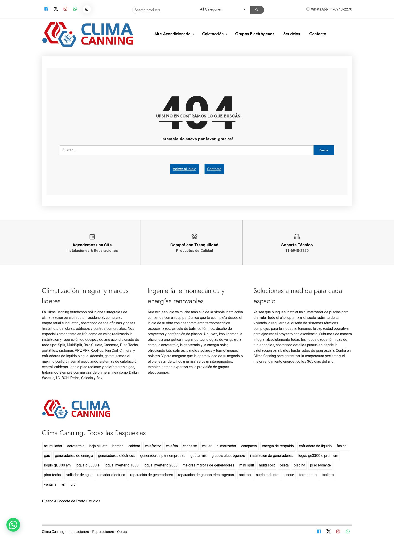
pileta (284, 465)
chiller (207, 446)
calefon (172, 446)
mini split (246, 465)
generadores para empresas (162, 455)
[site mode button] (87, 9)
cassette (190, 446)
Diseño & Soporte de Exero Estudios (71, 501)
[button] (13, 525)
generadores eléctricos (116, 455)
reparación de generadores (151, 475)
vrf (63, 484)
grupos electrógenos (228, 455)
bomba (117, 446)
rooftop (245, 475)
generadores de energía (74, 455)
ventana (50, 484)
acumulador (53, 446)
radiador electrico (111, 475)
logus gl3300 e (88, 465)
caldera (134, 446)
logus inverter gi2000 (161, 465)
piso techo (52, 475)
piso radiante (320, 465)
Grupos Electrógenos (254, 34)
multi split (267, 465)
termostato (308, 475)
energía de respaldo (278, 446)
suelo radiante (267, 475)
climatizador (226, 446)
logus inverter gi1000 (122, 465)
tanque (288, 475)
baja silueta (98, 446)
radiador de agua (79, 475)
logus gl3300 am (57, 465)
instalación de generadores (271, 455)
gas (47, 455)
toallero (328, 475)
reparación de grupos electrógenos (206, 475)
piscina (299, 465)
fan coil (342, 446)
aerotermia (75, 446)
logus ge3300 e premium (318, 455)
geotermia (198, 455)
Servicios (291, 34)
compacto (249, 446)
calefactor (153, 446)
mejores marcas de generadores (208, 465)
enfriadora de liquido (315, 446)
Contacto (317, 34)
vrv (73, 484)
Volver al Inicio (184, 169)
